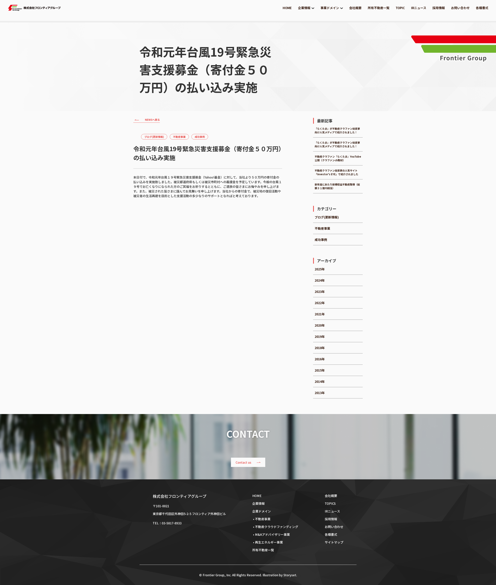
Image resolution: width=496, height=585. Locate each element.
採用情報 (438, 7)
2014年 (320, 381)
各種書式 (482, 7)
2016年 (320, 359)
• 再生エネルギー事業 (267, 542)
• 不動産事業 (261, 519)
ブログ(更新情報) (154, 137)
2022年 (320, 302)
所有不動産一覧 (378, 7)
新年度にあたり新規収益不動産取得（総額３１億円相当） (337, 186)
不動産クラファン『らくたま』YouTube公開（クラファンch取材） (338, 158)
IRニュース (418, 7)
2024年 (320, 280)
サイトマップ (334, 542)
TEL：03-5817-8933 (167, 523)
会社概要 (355, 7)
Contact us (243, 462)
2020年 (320, 325)
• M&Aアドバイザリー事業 (271, 534)
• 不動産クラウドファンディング (275, 526)
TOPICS (330, 503)
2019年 (320, 336)
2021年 (320, 314)
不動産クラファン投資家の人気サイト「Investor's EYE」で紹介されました (336, 172)
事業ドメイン (329, 7)
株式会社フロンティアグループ (179, 496)
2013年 (320, 392)
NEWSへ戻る (152, 120)
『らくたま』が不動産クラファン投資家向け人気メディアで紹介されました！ (337, 130)
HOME (287, 7)
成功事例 (200, 137)
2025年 (320, 269)
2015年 (320, 370)
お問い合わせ (460, 7)
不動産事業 (179, 137)
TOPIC (400, 7)
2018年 (320, 347)
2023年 (320, 291)
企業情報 (304, 7)
